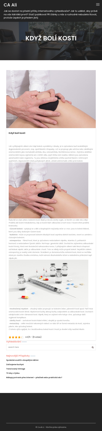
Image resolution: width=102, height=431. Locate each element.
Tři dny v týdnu (13, 373)
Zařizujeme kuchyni (15, 364)
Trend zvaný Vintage (15, 369)
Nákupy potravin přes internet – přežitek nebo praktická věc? (34, 377)
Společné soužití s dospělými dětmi (22, 360)
